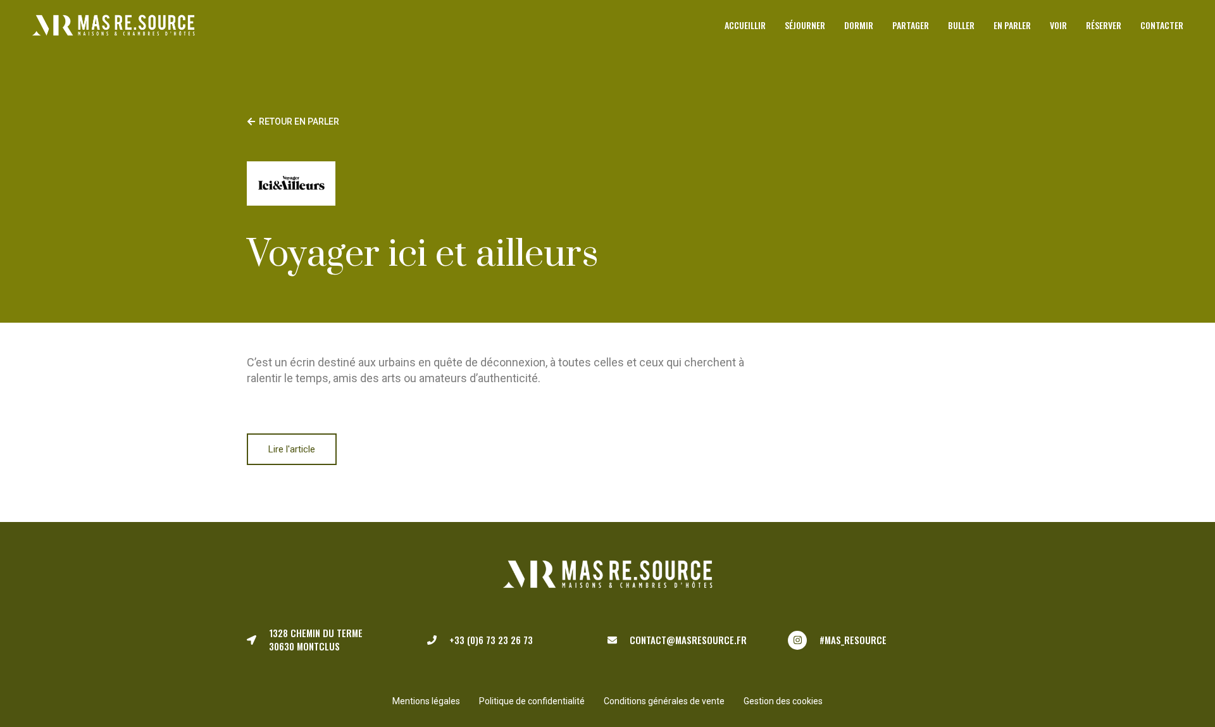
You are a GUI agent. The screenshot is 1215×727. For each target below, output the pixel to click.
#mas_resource (853, 640)
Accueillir (745, 25)
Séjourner (805, 25)
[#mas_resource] (797, 640)
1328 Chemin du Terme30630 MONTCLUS (316, 639)
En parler (1012, 25)
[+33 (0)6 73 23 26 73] (432, 640)
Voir (1058, 25)
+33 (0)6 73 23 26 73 (491, 640)
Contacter (1161, 25)
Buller (961, 25)
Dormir (858, 25)
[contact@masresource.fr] (612, 640)
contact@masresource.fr (688, 640)
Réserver (1103, 25)
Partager (910, 25)
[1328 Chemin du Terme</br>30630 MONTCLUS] (251, 640)
